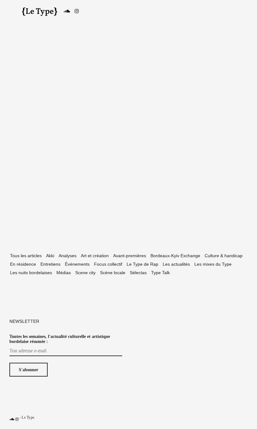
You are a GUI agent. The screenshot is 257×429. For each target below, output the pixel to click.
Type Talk (160, 272)
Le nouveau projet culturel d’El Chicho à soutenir (170, 160)
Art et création (95, 255)
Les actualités (176, 264)
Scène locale (112, 272)
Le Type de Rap (142, 264)
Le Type (28, 417)
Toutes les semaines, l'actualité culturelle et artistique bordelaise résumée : (59, 339)
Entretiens (50, 264)
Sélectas (138, 272)
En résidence (23, 264)
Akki (50, 255)
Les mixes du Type (213, 264)
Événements (77, 264)
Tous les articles (26, 255)
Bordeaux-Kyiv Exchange (175, 255)
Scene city (85, 272)
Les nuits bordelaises (31, 272)
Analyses (67, 255)
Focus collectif (108, 264)
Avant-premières (129, 255)
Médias (63, 272)
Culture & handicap (224, 255)
